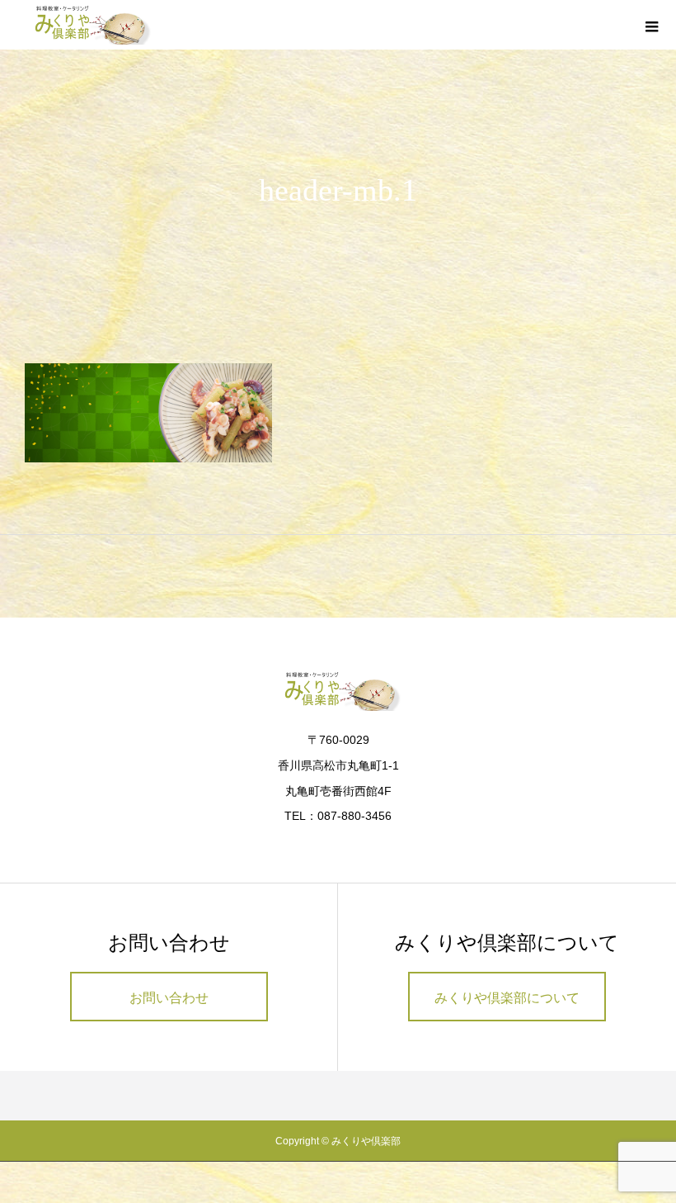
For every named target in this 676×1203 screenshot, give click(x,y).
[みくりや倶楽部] (89, 25)
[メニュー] (651, 25)
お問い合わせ (169, 998)
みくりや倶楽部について (507, 998)
